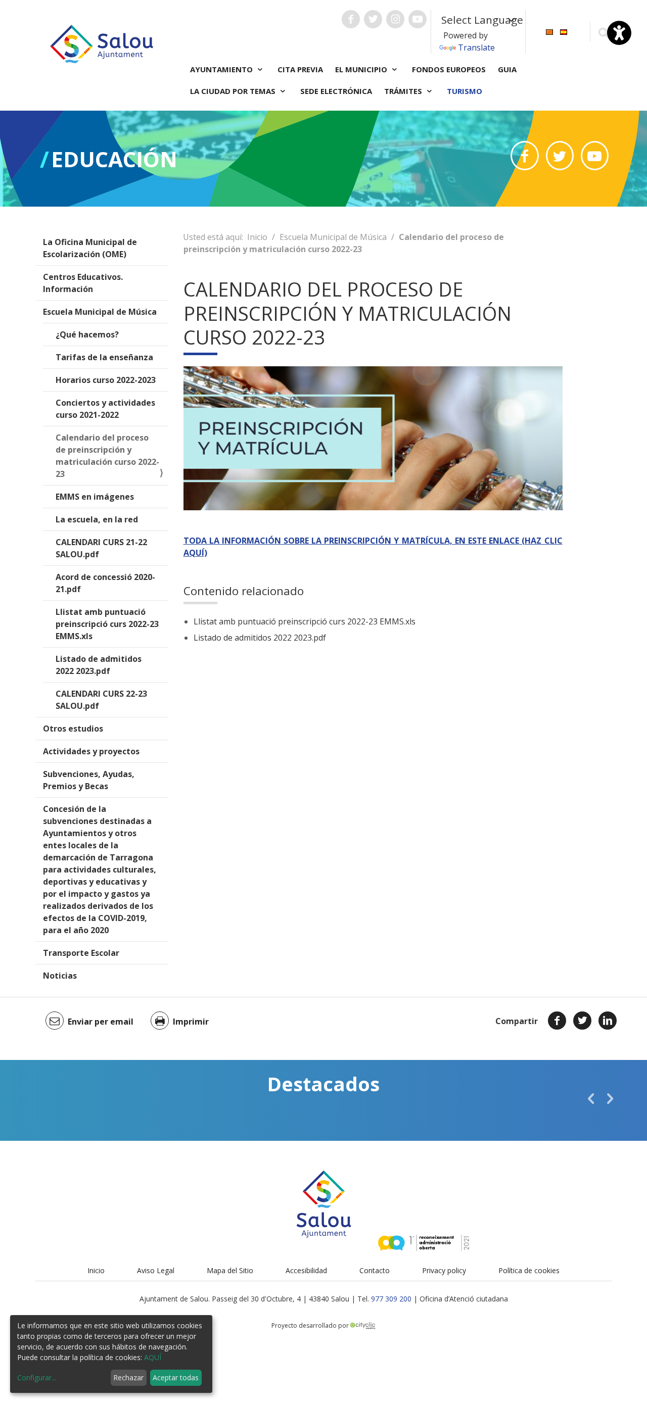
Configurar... (36, 1377)
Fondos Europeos (449, 69)
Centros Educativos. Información (83, 283)
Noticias (60, 975)
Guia (507, 69)
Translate (476, 47)
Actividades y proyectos (91, 751)
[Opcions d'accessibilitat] (619, 32)
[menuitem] (549, 31)
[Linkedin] (607, 1020)
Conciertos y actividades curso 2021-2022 (105, 408)
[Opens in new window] (524, 155)
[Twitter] (582, 1020)
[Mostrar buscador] (603, 32)
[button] (591, 1098)
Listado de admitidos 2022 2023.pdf (99, 664)
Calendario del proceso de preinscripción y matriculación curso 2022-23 (107, 455)
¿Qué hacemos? (87, 334)
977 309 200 (391, 1298)
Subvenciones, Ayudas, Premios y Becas (88, 780)
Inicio (257, 237)
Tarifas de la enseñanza (104, 357)
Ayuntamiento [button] (222, 69)
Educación (114, 158)
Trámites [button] (404, 91)
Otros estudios (73, 728)
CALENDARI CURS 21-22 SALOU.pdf (101, 548)
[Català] (549, 31)
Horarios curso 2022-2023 (106, 379)
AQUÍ (152, 1357)
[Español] (563, 31)
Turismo (464, 91)
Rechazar (128, 1377)
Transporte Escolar (81, 952)
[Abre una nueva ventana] (351, 19)
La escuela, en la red (97, 519)
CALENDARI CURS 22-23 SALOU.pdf (101, 699)
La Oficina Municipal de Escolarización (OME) (90, 248)
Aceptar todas (176, 1377)
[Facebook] (557, 1020)
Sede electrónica (336, 91)
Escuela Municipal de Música (100, 311)
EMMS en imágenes (95, 496)
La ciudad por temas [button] (234, 91)
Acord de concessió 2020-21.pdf (105, 583)
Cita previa (300, 69)
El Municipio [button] (362, 69)
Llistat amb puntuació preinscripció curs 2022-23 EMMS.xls (107, 624)
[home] (101, 43)
